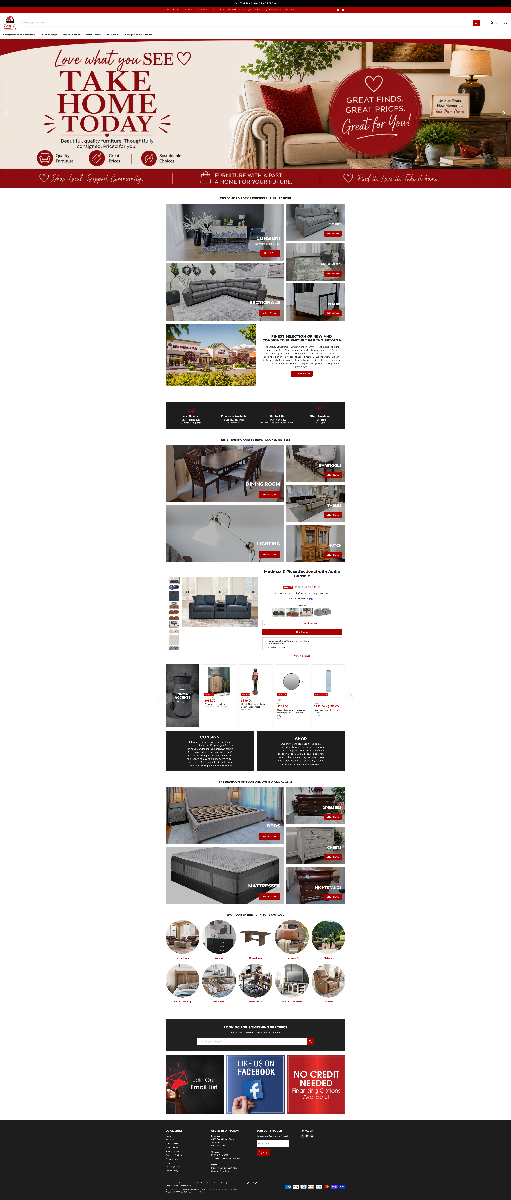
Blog (265, 10)
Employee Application (251, 10)
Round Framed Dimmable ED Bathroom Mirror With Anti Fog (291, 712)
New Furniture (113, 34)
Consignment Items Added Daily (19, 34)
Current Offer (188, 10)
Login (496, 22)
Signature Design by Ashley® (215, 707)
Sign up (263, 1152)
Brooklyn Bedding (72, 34)
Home (168, 10)
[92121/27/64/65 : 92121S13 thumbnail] (174, 580)
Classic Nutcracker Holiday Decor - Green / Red (253, 705)
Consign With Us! (93, 34)
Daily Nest (281, 718)
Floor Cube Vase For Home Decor (327, 711)
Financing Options (233, 10)
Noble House (246, 709)
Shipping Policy (275, 10)
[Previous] (160, 696)
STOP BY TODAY (301, 373)
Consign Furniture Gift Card (138, 34)
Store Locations (218, 10)
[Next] (350, 696)
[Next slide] (503, 113)
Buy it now (302, 632)
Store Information (202, 10)
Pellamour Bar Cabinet (215, 704)
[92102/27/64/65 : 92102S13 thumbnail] (174, 605)
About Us (176, 10)
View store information (276, 647)
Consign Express (49, 34)
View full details (302, 656)
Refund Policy (289, 10)
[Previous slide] (7, 113)
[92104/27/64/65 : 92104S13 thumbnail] (174, 648)
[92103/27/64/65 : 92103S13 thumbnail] (174, 624)
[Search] (476, 23)
